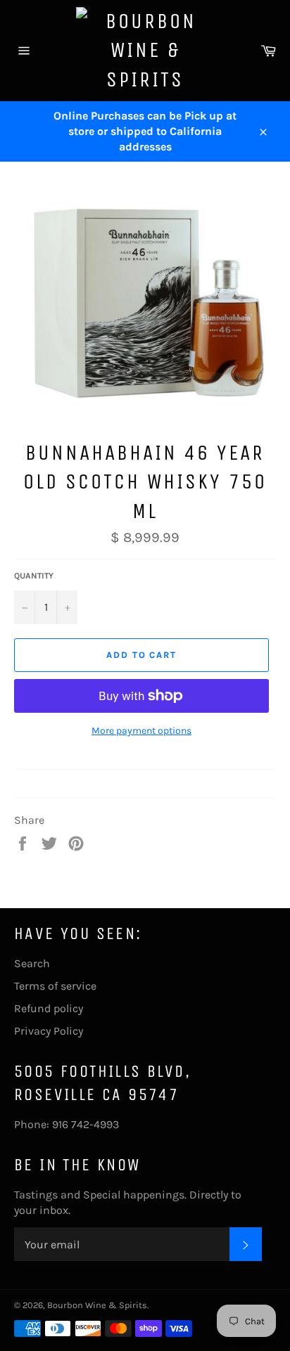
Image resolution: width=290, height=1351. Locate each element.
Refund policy (48, 1008)
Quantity (33, 576)
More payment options (141, 731)
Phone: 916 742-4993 (66, 1124)
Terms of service (55, 986)
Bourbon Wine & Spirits (97, 1305)
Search (32, 963)
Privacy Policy (48, 1031)
